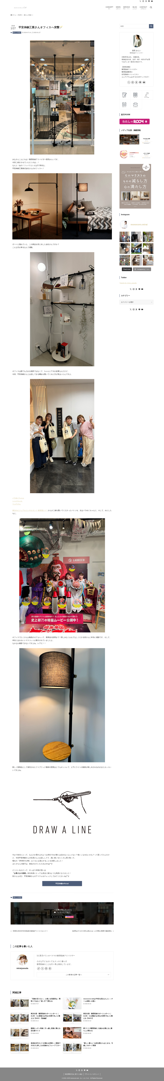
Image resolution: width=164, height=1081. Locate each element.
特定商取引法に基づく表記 (73, 1074)
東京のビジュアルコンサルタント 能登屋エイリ (30, 510)
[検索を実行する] (151, 26)
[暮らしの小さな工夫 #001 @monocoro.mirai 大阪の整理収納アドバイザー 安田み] (136, 237)
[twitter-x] (140, 1)
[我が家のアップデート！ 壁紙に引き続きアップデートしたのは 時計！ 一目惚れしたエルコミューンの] (148, 248)
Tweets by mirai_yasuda (128, 283)
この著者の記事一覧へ (74, 975)
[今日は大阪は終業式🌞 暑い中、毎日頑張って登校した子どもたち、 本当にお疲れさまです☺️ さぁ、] (148, 237)
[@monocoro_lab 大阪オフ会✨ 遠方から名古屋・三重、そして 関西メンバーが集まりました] (136, 248)
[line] (149, 1)
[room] (146, 1)
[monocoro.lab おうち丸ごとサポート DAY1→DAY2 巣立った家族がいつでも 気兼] (124, 237)
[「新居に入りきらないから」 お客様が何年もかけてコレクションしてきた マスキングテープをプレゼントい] (124, 260)
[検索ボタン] (150, 7)
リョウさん (16, 504)
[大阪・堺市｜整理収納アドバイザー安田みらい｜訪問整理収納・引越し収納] (20, 7)
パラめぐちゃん (18, 498)
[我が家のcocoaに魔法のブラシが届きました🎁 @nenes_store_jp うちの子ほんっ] (124, 248)
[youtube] (152, 1)
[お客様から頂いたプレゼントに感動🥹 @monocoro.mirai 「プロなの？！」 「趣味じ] (136, 260)
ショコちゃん (17, 501)
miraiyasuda (22, 968)
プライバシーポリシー (92, 1074)
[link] (38, 968)
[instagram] (143, 1)
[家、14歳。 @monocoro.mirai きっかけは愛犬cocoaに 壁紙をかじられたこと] (148, 260)
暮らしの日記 (17, 32)
